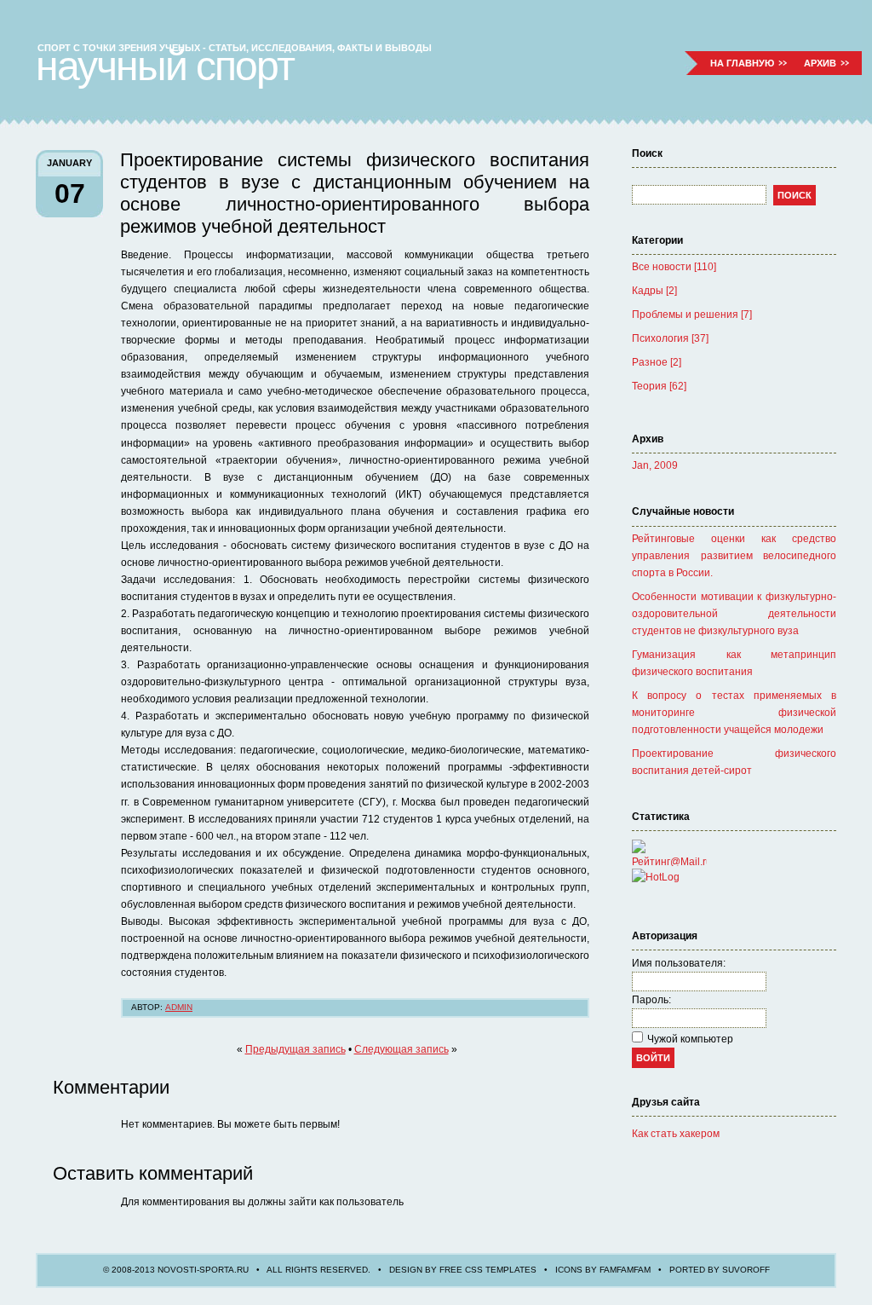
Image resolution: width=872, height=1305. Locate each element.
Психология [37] (670, 338)
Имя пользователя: (679, 963)
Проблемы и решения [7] (692, 314)
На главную (742, 63)
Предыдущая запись (295, 1049)
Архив (820, 63)
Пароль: (651, 1000)
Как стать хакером (676, 1134)
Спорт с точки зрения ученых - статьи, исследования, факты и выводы (234, 48)
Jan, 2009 (655, 465)
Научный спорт (165, 66)
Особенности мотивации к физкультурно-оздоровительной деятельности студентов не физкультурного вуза (734, 614)
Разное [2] (656, 362)
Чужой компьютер (690, 1039)
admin (178, 1007)
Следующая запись (401, 1049)
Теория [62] (659, 386)
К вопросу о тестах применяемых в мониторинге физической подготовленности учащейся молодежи (734, 713)
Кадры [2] (654, 291)
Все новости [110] (674, 267)
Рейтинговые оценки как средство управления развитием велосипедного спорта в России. (734, 556)
